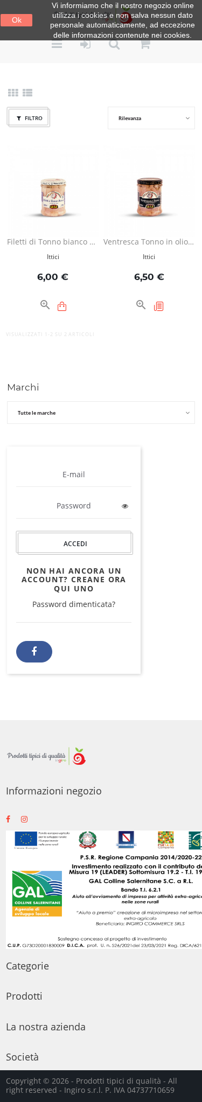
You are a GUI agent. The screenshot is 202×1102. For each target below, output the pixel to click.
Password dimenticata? (73, 604)
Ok (17, 20)
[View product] (159, 306)
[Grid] (12, 93)
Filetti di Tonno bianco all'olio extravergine (53, 242)
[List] (27, 93)
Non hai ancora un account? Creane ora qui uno (74, 580)
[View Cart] (145, 45)
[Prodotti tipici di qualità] (46, 756)
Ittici (53, 256)
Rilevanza (130, 118)
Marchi (23, 387)
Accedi (76, 543)
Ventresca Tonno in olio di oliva (149, 242)
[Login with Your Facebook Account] (34, 651)
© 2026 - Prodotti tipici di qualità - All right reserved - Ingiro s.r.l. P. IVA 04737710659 (91, 1085)
